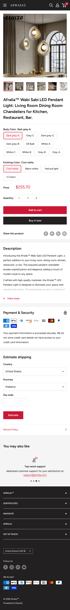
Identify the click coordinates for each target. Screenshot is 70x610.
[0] (64, 5)
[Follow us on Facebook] (5, 567)
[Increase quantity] (36, 198)
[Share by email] (64, 233)
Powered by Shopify (13, 603)
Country (7, 364)
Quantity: (8, 198)
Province (8, 379)
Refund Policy (10, 429)
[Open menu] (5, 5)
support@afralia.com (35, 475)
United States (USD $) (15, 551)
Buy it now (35, 220)
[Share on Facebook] (46, 233)
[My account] (57, 5)
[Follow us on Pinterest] (18, 567)
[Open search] (51, 5)
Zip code (8, 394)
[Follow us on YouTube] (24, 567)
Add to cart (35, 210)
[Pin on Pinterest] (52, 233)
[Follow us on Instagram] (11, 567)
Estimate (13, 415)
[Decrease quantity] (19, 198)
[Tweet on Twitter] (58, 233)
